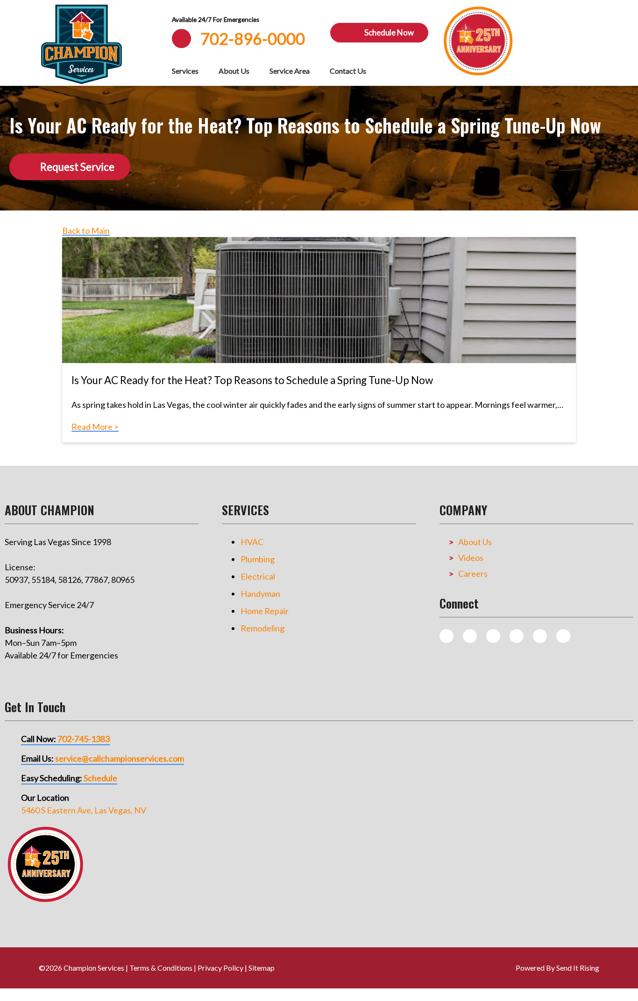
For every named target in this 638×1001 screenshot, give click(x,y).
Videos (470, 558)
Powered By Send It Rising (557, 967)
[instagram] (470, 636)
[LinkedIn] (563, 636)
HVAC (252, 542)
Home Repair (265, 611)
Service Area (289, 70)
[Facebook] (493, 636)
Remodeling (262, 628)
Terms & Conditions (160, 967)
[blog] (447, 636)
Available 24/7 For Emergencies (215, 19)
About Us (234, 70)
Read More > (95, 426)
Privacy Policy (220, 967)
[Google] (517, 636)
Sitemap (261, 967)
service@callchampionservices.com (119, 758)
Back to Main (86, 230)
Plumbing (258, 559)
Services (185, 70)
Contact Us (348, 70)
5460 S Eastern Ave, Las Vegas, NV (83, 810)
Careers (473, 573)
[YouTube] (540, 636)
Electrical (258, 576)
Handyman (260, 593)
